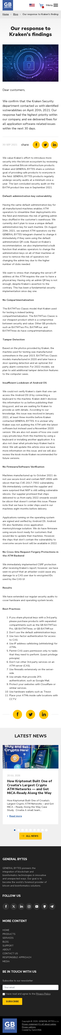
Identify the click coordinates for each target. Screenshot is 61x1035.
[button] (14, 830)
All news (32, 836)
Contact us (10, 953)
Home (6, 14)
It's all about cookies (47, 1024)
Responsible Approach (17, 957)
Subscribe (12, 1001)
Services (8, 938)
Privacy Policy (43, 993)
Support (8, 945)
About (7, 949)
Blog (15, 14)
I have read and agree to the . (28, 993)
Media (6, 961)
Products (9, 934)
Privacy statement (30, 1024)
